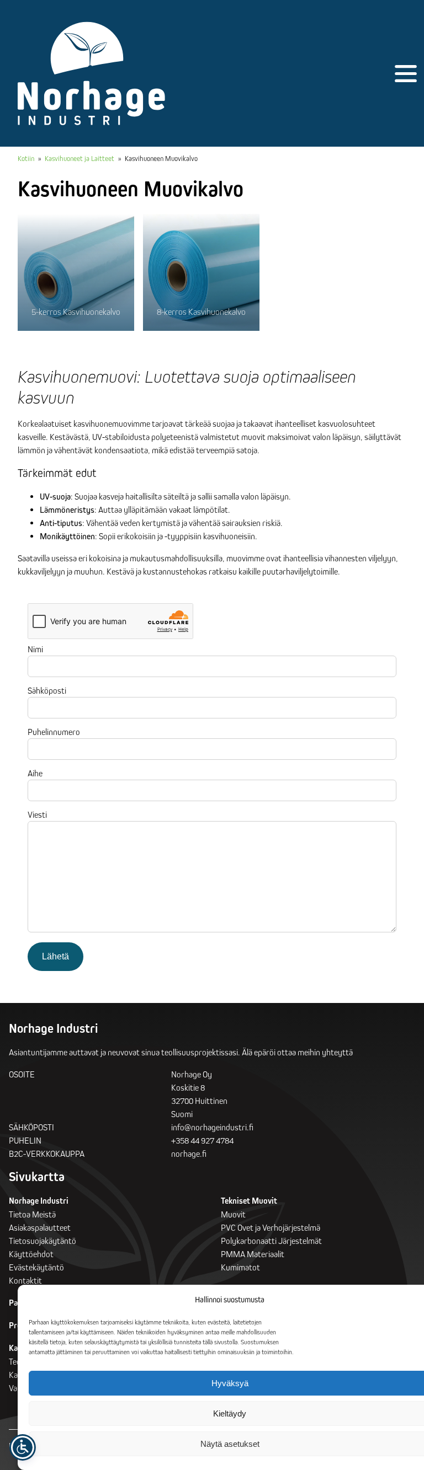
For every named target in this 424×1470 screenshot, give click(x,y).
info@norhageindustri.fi (212, 1127)
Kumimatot (240, 1267)
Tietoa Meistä (32, 1214)
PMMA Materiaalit (252, 1254)
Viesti (37, 814)
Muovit (233, 1214)
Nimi (35, 649)
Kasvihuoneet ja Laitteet (79, 158)
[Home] (91, 73)
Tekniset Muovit (249, 1200)
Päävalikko (406, 73)
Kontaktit (25, 1280)
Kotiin (26, 158)
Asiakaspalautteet (40, 1227)
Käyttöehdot (31, 1254)
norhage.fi (188, 1153)
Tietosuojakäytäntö (42, 1241)
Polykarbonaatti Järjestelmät (271, 1241)
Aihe (35, 773)
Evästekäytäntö (36, 1267)
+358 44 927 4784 (202, 1140)
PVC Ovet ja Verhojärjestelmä (270, 1227)
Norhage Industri (38, 1200)
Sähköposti (47, 690)
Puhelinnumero (54, 732)
